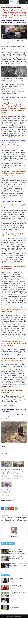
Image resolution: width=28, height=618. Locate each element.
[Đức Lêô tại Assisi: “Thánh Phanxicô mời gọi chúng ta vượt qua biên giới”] (5, 607)
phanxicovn (5, 17)
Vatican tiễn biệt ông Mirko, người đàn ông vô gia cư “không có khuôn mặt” (18, 471)
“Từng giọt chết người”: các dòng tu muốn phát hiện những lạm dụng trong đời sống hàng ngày (7, 520)
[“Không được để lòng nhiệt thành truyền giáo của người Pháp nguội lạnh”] (5, 580)
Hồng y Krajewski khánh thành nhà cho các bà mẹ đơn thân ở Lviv (17, 558)
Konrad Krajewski (9, 500)
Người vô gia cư (18, 7)
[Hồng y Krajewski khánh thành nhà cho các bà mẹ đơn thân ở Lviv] (5, 558)
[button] (26, 2)
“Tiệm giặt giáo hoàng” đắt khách (11, 201)
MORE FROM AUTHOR (9, 546)
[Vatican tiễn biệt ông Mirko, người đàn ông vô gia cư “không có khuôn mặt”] (18, 464)
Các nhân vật (7, 5)
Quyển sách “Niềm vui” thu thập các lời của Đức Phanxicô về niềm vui (21, 519)
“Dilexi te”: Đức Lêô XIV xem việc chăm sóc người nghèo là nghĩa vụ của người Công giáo (17, 551)
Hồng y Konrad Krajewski (15, 5)
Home (2, 5)
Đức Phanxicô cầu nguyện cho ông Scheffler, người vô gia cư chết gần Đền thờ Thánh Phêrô (6, 472)
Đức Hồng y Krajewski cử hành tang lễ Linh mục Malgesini (6, 491)
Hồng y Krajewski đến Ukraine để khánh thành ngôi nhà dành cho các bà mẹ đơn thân (18, 565)
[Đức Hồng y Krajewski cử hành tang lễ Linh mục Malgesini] (6, 484)
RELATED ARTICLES (8, 543)
